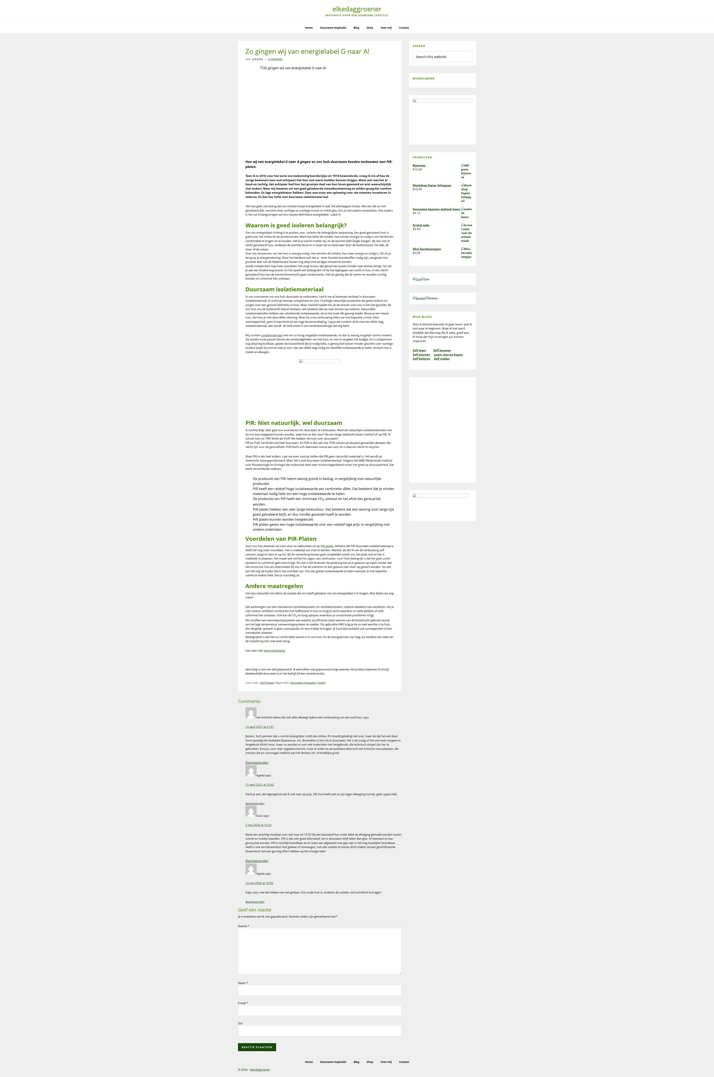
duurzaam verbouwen (303, 683)
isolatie (321, 683)
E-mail (243, 1003)
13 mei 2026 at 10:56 (259, 883)
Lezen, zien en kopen (448, 354)
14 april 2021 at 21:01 (259, 727)
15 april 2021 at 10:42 (259, 784)
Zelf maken (442, 358)
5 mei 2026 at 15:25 (258, 825)
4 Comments (275, 59)
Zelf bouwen (267, 683)
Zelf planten (421, 354)
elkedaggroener (357, 8)
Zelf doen (419, 350)
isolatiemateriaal (271, 335)
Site (240, 1023)
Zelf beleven (421, 358)
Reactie (243, 926)
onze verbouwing (274, 650)
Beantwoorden (256, 762)
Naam (243, 983)
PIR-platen (327, 546)
